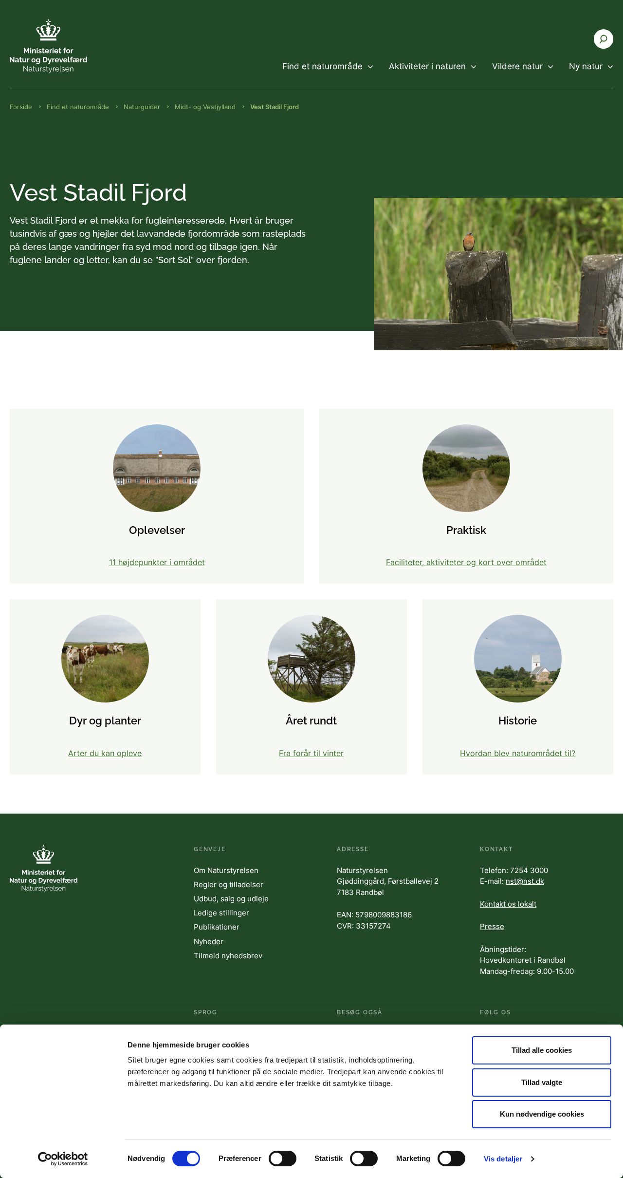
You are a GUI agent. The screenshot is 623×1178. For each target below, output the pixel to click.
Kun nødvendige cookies (542, 1114)
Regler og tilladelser (228, 884)
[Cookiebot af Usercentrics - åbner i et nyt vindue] (63, 1159)
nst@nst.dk (525, 881)
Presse (492, 926)
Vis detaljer (503, 1159)
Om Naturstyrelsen (226, 870)
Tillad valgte (541, 1082)
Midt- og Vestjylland (205, 107)
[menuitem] (328, 74)
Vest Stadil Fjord (274, 107)
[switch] (282, 1158)
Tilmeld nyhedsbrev (228, 955)
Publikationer (216, 926)
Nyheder (208, 941)
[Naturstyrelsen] (68, 46)
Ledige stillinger (221, 912)
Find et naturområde (78, 107)
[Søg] (603, 39)
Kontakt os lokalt (508, 904)
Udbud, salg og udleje (231, 898)
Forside (21, 107)
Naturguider (142, 107)
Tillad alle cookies (542, 1050)
